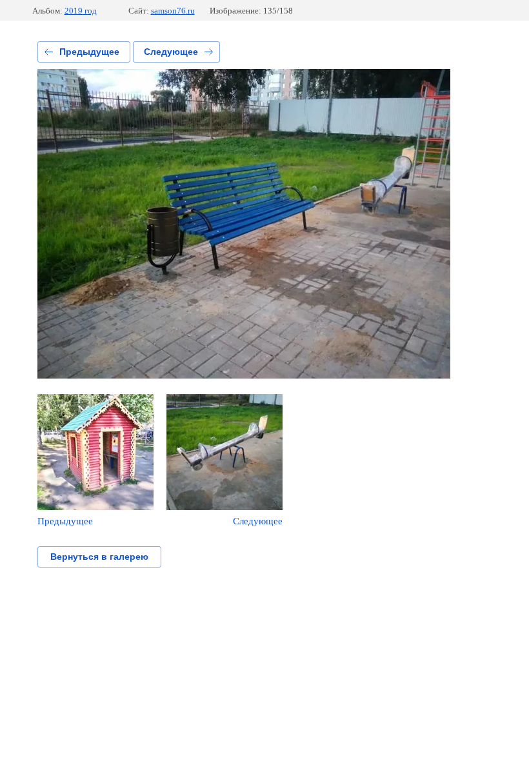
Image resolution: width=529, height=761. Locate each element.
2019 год (81, 10)
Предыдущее (89, 51)
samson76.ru (173, 10)
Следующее (171, 51)
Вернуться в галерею (99, 556)
